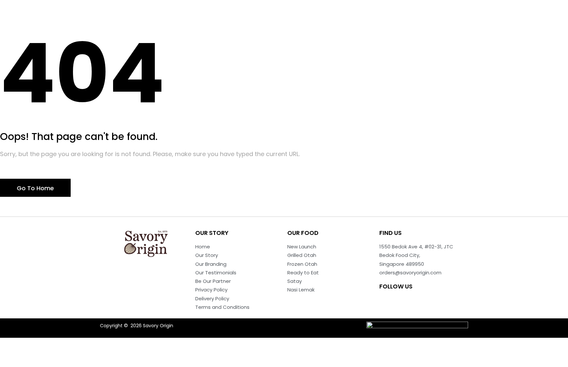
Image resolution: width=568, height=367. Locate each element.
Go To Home (35, 188)
